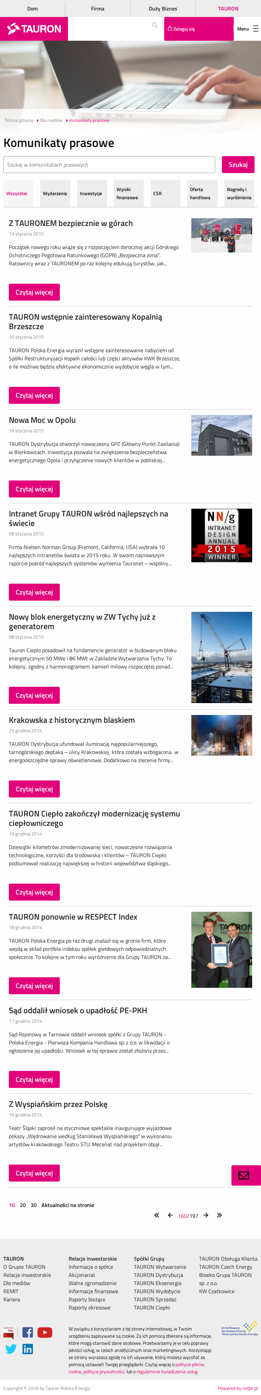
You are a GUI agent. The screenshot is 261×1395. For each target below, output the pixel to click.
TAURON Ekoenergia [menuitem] (157, 1283)
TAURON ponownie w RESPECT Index (73, 916)
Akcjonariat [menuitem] (82, 1275)
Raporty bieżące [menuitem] (87, 1299)
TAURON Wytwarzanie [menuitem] (160, 1267)
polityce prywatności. (104, 1371)
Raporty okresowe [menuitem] (89, 1307)
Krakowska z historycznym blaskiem (72, 720)
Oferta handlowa (200, 193)
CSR (157, 193)
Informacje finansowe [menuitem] (93, 1291)
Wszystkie (16, 193)
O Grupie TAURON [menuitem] (24, 1267)
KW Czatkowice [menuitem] (216, 1291)
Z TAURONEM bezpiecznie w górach (71, 223)
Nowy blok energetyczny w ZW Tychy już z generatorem (82, 621)
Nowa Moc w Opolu (42, 420)
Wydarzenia (55, 193)
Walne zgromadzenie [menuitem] (93, 1283)
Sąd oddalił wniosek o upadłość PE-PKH (78, 1010)
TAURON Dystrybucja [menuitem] (158, 1275)
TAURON (228, 8)
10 (12, 1205)
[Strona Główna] (34, 29)
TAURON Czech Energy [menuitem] (225, 1267)
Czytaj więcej (34, 292)
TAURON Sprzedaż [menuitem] (155, 1299)
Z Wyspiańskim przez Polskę (58, 1104)
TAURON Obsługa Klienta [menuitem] (228, 1259)
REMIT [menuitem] (10, 1291)
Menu (243, 28)
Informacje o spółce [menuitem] (91, 1267)
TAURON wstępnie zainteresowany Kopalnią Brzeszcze (85, 321)
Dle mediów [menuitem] (16, 1283)
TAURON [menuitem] (13, 1259)
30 (34, 1205)
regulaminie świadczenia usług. (167, 1371)
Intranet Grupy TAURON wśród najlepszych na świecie (88, 518)
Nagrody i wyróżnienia (239, 193)
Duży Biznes (163, 8)
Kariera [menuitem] (11, 1299)
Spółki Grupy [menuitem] (149, 1259)
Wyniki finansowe (127, 193)
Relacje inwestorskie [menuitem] (27, 1275)
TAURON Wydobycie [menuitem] (157, 1291)
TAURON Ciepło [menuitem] (152, 1307)
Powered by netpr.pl (238, 1388)
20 (23, 1205)
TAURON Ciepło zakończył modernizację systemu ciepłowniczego (94, 818)
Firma (97, 8)
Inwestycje (91, 193)
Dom (32, 8)
